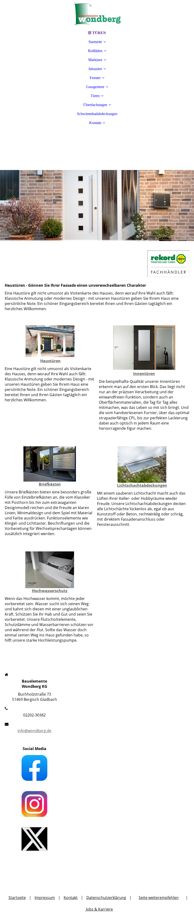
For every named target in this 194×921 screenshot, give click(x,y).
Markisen (95, 60)
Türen (95, 96)
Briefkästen (50, 484)
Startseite (95, 42)
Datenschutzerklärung (106, 897)
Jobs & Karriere (99, 909)
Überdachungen (95, 105)
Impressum (45, 897)
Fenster (95, 78)
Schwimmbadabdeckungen (97, 114)
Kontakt (95, 123)
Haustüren (50, 360)
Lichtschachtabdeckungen (142, 485)
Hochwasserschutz (49, 590)
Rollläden (95, 51)
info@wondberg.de (34, 730)
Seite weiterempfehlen (159, 897)
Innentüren (144, 373)
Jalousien (95, 69)
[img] (97, 14)
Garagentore (95, 87)
